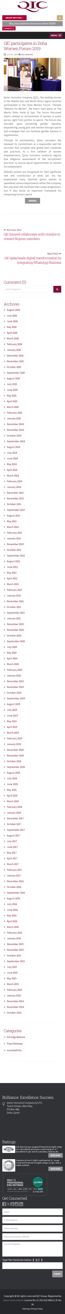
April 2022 (12, 578)
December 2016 (15, 881)
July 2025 (12, 384)
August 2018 (13, 772)
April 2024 (12, 470)
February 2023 (14, 532)
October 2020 (14, 635)
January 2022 (14, 595)
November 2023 (15, 498)
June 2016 (12, 909)
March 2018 (13, 801)
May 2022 (11, 572)
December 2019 (15, 681)
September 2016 (16, 892)
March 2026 (13, 338)
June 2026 (12, 321)
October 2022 (14, 550)
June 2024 (12, 458)
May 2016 (11, 915)
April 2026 (12, 332)
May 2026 (11, 327)
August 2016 (13, 898)
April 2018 (12, 795)
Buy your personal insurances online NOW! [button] (32, 23)
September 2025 (16, 372)
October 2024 (14, 435)
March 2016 (13, 927)
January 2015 (14, 995)
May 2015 (11, 978)
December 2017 (15, 818)
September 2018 (16, 767)
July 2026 (12, 315)
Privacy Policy (37, 1309)
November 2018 (15, 755)
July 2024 (12, 452)
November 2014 (15, 1007)
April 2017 (12, 858)
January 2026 (14, 350)
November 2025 (15, 361)
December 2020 (15, 624)
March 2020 (13, 664)
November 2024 (15, 430)
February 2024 (14, 481)
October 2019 (14, 692)
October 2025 (14, 367)
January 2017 (14, 875)
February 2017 (14, 869)
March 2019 (13, 732)
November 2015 (15, 949)
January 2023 (14, 538)
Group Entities (13, 17)
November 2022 (15, 544)
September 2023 (16, 510)
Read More (55, 1155)
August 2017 (13, 835)
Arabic (32, 200)
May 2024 (11, 464)
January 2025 (14, 418)
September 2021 (16, 612)
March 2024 (13, 475)
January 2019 (14, 744)
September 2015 (16, 961)
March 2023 (13, 527)
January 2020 (14, 675)
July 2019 (12, 710)
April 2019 (12, 727)
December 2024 (15, 424)
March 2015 (13, 984)
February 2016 (14, 932)
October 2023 (14, 504)
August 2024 (13, 447)
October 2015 (14, 955)
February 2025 (14, 412)
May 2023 (11, 521)
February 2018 (14, 807)
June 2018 (12, 784)
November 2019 (15, 687)
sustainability (14, 1050)
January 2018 (14, 812)
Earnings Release (16, 1037)
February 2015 (14, 989)
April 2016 (12, 921)
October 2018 (14, 761)
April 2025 (12, 401)
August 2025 (13, 378)
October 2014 (14, 1012)
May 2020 (11, 652)
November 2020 (15, 630)
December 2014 (15, 1001)
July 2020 (12, 647)
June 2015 (12, 972)
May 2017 (11, 852)
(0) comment (27, 54)
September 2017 (16, 829)
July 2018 (12, 778)
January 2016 (14, 938)
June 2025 (12, 390)
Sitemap (26, 1309)
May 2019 (11, 721)
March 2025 (13, 407)
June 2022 (12, 567)
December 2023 (15, 492)
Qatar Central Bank (13, 1300)
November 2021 (15, 601)
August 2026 (13, 310)
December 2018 (15, 750)
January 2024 (14, 487)
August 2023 (13, 515)
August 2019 (13, 704)
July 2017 (12, 841)
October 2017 (14, 824)
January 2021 (14, 618)
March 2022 (13, 584)
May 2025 (11, 395)
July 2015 (12, 967)
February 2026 (14, 344)
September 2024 (16, 441)
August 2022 (13, 561)
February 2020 (14, 670)
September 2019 (16, 698)
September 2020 (16, 641)
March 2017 (13, 864)
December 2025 (15, 355)
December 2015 (15, 944)
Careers (7, 28)
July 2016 (12, 904)
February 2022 (14, 590)
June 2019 (12, 715)
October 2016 (14, 887)
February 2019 (14, 738)
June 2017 (12, 847)
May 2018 (11, 789)
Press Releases (15, 1043)
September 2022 (16, 555)
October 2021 (14, 607)
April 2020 (12, 658)
